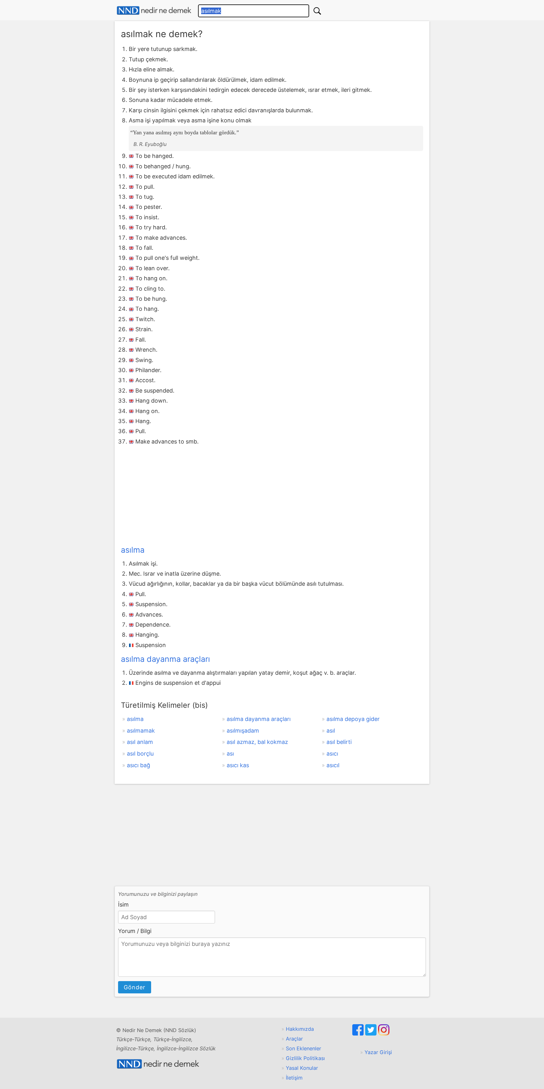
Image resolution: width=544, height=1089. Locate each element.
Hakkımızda (300, 1029)
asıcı (332, 753)
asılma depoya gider (353, 719)
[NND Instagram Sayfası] (383, 1033)
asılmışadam (243, 730)
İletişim (294, 1078)
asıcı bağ (138, 765)
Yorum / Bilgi (134, 931)
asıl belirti (339, 742)
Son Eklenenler (303, 1048)
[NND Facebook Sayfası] (358, 1033)
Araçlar (294, 1039)
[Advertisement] (272, 494)
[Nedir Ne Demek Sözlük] (154, 10)
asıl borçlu (140, 753)
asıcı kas (238, 765)
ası (230, 753)
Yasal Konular (302, 1068)
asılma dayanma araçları (165, 659)
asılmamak (141, 730)
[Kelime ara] (317, 11)
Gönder (134, 987)
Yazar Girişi (378, 1052)
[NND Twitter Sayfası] (371, 1033)
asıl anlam (140, 742)
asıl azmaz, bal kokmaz (257, 742)
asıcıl (332, 765)
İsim (123, 904)
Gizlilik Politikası (305, 1058)
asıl (330, 730)
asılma (132, 550)
